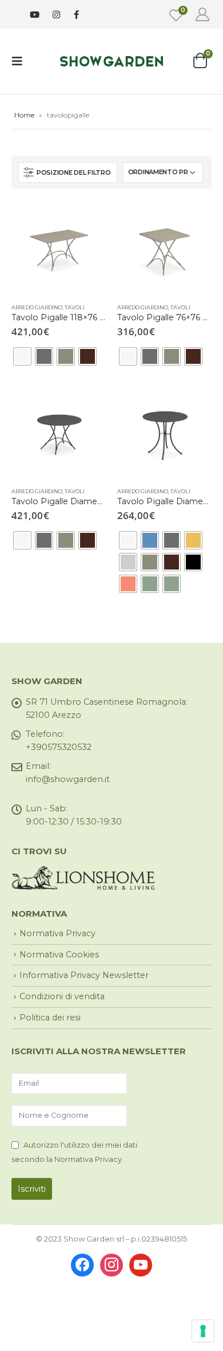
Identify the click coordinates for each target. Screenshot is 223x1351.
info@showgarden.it (68, 779)
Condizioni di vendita (62, 996)
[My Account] (202, 14)
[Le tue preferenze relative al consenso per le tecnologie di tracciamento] (203, 1331)
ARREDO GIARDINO (36, 307)
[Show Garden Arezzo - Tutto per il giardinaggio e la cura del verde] (111, 61)
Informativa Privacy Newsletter (84, 975)
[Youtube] (34, 14)
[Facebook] (76, 14)
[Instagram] (56, 14)
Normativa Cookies (59, 954)
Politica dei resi (50, 1017)
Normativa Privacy (57, 933)
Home (24, 115)
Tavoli (75, 307)
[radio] (22, 356)
